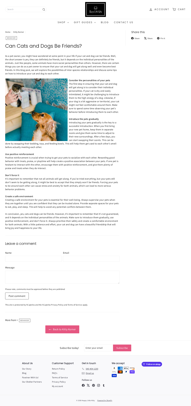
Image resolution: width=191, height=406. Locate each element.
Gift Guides (84, 22)
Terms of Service (75, 304)
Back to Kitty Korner (64, 329)
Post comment (17, 296)
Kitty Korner (18, 32)
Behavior (11, 38)
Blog (105, 22)
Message (9, 267)
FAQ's (54, 373)
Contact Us (123, 22)
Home (8, 32)
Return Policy (58, 368)
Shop (62, 22)
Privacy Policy (57, 304)
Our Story (26, 368)
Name (8, 252)
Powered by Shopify (104, 400)
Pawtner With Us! (30, 377)
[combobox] (26, 9)
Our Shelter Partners (32, 381)
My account (57, 386)
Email (66, 252)
